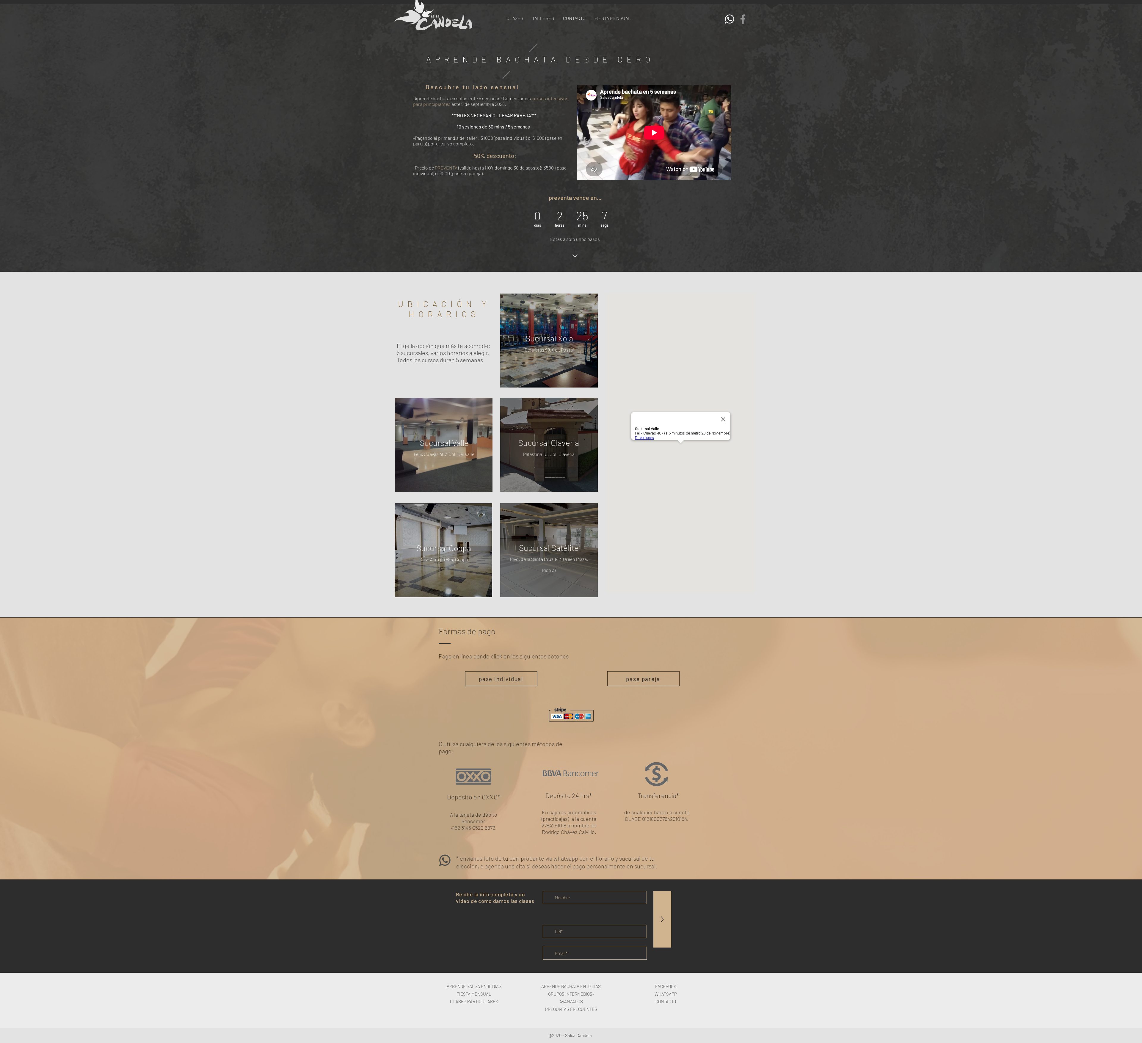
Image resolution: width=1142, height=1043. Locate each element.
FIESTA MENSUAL (474, 994)
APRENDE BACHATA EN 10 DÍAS (571, 986)
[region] (549, 341)
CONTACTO (665, 1001)
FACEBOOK (665, 986)
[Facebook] (743, 19)
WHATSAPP (666, 994)
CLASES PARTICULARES (474, 1001)
